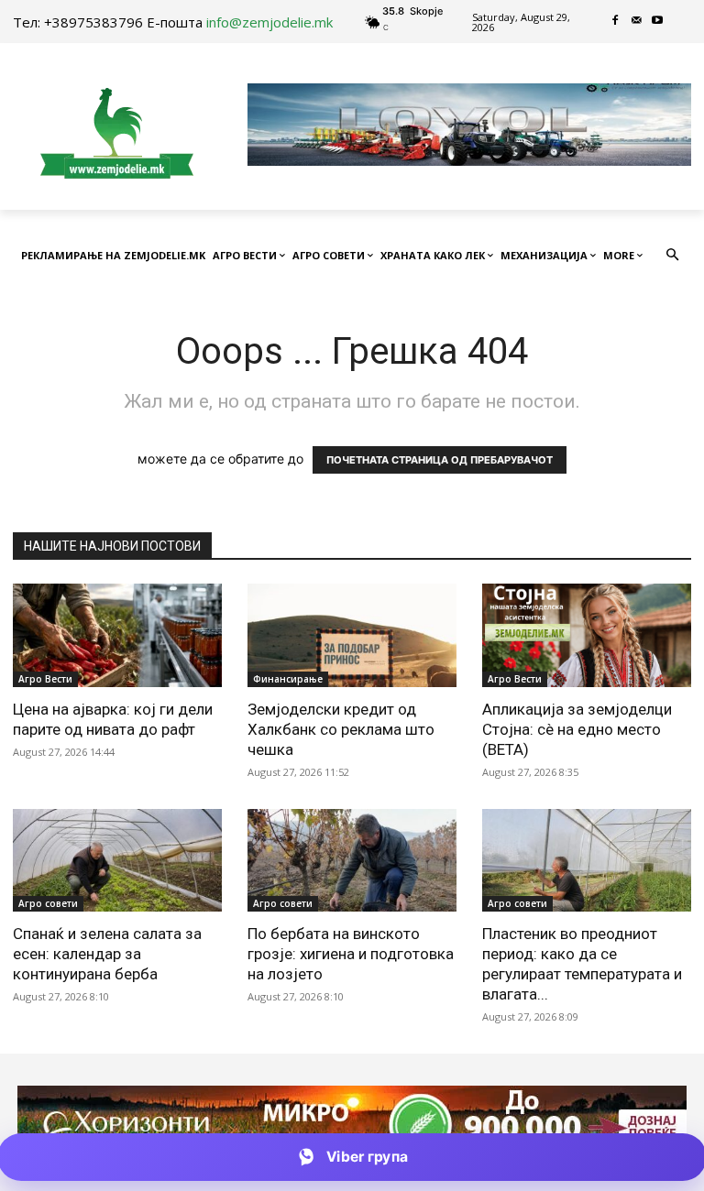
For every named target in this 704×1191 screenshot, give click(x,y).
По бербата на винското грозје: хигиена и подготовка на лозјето (351, 953)
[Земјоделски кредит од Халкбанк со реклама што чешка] (352, 635)
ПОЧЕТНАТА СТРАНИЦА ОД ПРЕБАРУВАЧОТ (439, 459)
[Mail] (636, 21)
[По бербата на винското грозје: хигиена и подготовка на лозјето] (352, 860)
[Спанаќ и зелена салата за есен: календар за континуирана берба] (117, 860)
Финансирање (288, 678)
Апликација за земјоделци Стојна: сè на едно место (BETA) (577, 729)
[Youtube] (657, 21)
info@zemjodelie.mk (269, 22)
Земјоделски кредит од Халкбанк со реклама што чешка (341, 729)
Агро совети (48, 903)
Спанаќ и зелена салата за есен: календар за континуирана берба (107, 953)
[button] (673, 256)
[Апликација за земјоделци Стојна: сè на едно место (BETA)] (586, 635)
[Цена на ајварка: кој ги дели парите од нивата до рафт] (117, 635)
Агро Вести (45, 678)
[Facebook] (615, 21)
